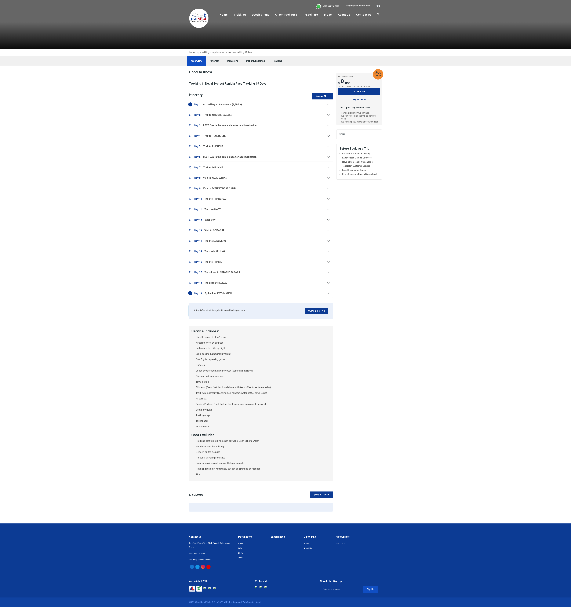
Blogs (328, 14)
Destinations (260, 14)
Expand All (321, 96)
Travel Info (310, 14)
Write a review (321, 495)
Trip (198, 52)
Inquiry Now (359, 99)
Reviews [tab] (277, 60)
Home (224, 14)
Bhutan (241, 553)
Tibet (240, 558)
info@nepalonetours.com (357, 5)
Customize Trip (316, 311)
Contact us (363, 14)
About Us (344, 14)
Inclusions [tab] (232, 60)
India (240, 548)
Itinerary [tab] (214, 60)
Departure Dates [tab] (255, 60)
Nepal (240, 543)
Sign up (370, 589)
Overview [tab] (196, 60)
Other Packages (286, 14)
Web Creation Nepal (252, 602)
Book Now (359, 91)
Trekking (240, 14)
